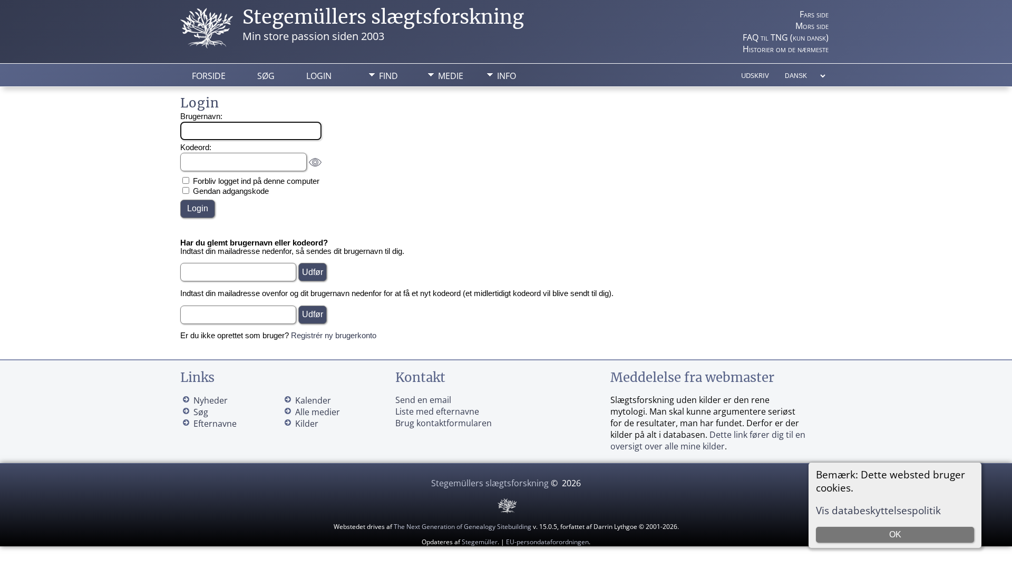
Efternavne (215, 423)
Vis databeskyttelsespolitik (878, 510)
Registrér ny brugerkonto (333, 335)
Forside (209, 76)
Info (506, 76)
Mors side (812, 26)
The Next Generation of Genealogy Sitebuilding (462, 526)
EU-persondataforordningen (547, 541)
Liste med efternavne (437, 411)
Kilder (306, 423)
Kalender (313, 400)
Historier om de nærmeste (786, 49)
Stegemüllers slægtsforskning (383, 17)
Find (388, 76)
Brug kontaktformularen (443, 423)
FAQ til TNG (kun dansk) (786, 37)
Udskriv (755, 75)
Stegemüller (480, 541)
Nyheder (210, 400)
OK (895, 534)
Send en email (423, 400)
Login (319, 76)
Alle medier (317, 412)
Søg (266, 76)
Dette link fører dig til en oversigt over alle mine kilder (707, 440)
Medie (450, 76)
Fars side (814, 14)
